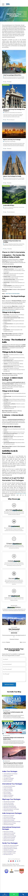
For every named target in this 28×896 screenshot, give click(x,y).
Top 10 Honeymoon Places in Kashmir (13, 767)
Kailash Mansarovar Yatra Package (9, 812)
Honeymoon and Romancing (8, 78)
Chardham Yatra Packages (8, 807)
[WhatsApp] (14, 894)
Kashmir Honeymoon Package (9, 823)
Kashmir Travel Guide (7, 700)
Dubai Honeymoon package (8, 839)
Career (14, 870)
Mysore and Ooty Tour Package (11, 139)
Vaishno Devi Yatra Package (8, 809)
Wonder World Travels (21, 493)
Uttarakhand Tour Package (8, 854)
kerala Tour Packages (7, 785)
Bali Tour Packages (7, 796)
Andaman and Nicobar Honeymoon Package (11, 826)
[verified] (21, 875)
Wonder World (7, 714)
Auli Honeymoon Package (8, 821)
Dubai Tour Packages (7, 798)
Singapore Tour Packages (8, 799)
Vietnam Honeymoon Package (9, 842)
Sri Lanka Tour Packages (8, 795)
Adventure (6, 76)
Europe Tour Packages (7, 792)
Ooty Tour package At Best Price (12, 75)
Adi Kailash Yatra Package (8, 815)
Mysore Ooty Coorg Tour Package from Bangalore (14, 110)
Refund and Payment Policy (7, 870)
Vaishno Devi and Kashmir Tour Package (11, 813)
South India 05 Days (8, 205)
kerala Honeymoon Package (8, 824)
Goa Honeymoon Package (8, 829)
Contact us (4, 868)
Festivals (10, 245)
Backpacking (11, 76)
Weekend (19, 78)
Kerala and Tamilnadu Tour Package (10, 853)
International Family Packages (9, 790)
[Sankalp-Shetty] (14, 620)
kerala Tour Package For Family (9, 857)
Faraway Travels (5, 245)
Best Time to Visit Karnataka (13, 293)
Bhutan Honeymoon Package (9, 843)
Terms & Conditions (20, 870)
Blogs (14, 868)
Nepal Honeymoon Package (8, 845)
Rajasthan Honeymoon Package (9, 827)
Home (14, 11)
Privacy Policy (9, 868)
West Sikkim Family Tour (8, 859)
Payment (17, 868)
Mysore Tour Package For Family (12, 176)
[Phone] (23, 894)
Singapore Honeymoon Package (9, 840)
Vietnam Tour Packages (8, 793)
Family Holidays (21, 76)
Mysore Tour (15, 78)
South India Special (18, 112)
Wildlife (23, 78)
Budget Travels (15, 76)
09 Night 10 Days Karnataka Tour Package (12, 241)
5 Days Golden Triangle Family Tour (10, 851)
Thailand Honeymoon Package (9, 837)
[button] (6, 647)
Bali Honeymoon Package (8, 836)
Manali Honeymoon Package (8, 820)
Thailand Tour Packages (8, 801)
